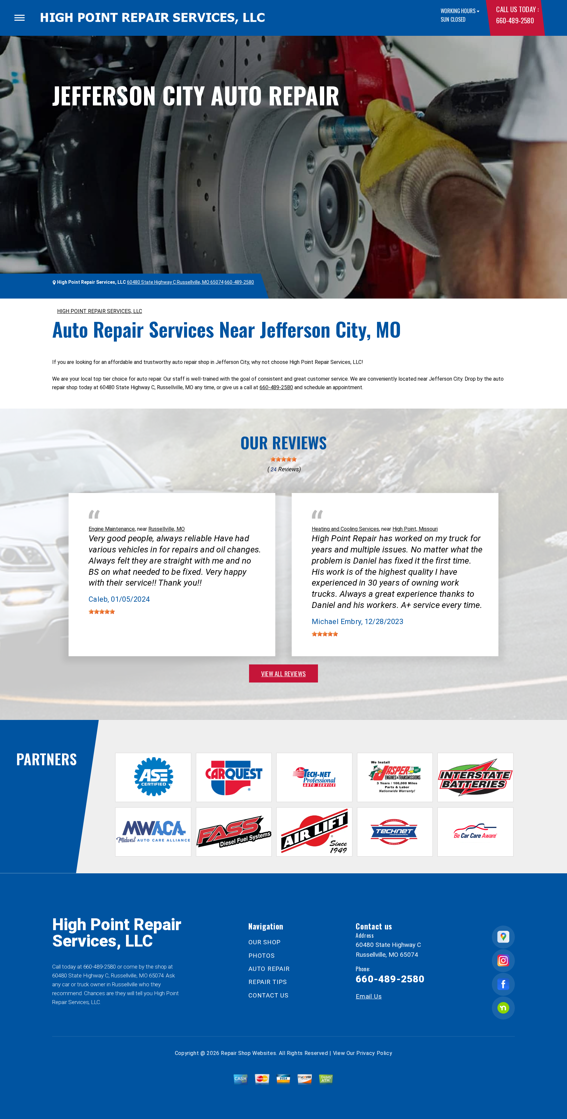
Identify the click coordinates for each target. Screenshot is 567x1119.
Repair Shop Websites (248, 1053)
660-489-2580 (515, 20)
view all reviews (283, 673)
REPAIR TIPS (267, 982)
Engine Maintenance (112, 529)
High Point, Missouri (415, 529)
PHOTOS (261, 955)
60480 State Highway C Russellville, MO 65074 (175, 282)
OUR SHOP (264, 942)
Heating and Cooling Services (345, 529)
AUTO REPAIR (268, 969)
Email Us (369, 996)
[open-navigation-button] (19, 18)
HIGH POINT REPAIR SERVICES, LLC (99, 311)
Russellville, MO (166, 529)
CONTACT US (268, 995)
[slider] (283, 459)
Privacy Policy (374, 1053)
